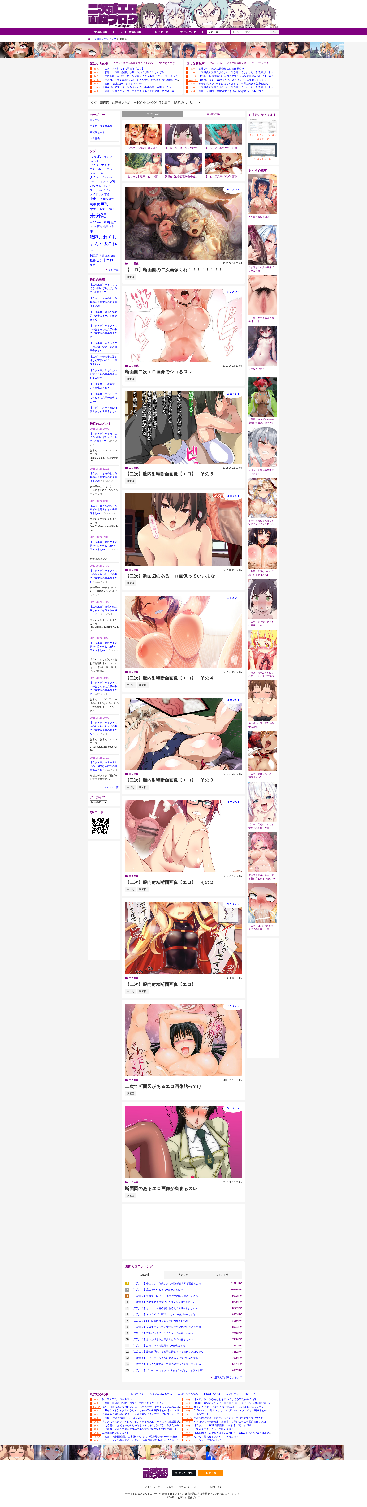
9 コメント (233, 904)
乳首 (111, 199)
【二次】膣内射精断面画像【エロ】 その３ (169, 779)
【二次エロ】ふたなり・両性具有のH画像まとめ (158, 1345)
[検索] (274, 32)
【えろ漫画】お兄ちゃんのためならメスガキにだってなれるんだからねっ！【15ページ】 (152, 1425)
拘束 (102, 209)
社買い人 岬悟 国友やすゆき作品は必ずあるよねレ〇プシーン (234, 91)
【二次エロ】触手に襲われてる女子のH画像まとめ (159, 1320)
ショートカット (99, 172)
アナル (110, 169)
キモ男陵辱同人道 (237, 63)
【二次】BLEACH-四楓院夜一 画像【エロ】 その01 (222, 1425)
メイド (94, 194)
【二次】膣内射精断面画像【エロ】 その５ (169, 473)
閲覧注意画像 (97, 132)
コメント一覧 (111, 787)
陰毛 (99, 260)
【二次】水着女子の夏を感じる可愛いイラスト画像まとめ (103, 360)
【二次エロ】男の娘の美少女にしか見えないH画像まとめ (163, 1302)
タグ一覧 (163, 31)
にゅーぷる (137, 1393)
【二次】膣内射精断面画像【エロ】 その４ (169, 677)
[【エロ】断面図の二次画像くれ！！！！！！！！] (183, 223)
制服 (93, 204)
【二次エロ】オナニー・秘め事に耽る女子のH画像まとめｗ (164, 1308)
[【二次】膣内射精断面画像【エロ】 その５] (183, 427)
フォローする (185, 1473)
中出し (131, 685)
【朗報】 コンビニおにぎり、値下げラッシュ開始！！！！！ (232, 79)
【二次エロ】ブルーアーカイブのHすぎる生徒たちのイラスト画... (168, 1370)
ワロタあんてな (166, 63)
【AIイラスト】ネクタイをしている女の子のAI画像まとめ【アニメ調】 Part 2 (145, 1410)
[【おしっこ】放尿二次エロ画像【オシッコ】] (143, 163)
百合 (99, 226)
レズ (101, 194)
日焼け (110, 209)
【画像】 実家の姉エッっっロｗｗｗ (122, 83)
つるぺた (108, 157)
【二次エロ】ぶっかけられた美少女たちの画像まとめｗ (162, 1339)
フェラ (94, 190)
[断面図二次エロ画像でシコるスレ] (183, 325)
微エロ (94, 209)
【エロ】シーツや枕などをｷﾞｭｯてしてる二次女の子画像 (225, 1399)
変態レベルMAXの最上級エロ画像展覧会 (221, 68)
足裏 (107, 256)
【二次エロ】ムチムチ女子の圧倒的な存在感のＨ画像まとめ (103, 347)
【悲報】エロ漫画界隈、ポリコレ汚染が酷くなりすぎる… (134, 72)
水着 (107, 222)
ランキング (190, 31)
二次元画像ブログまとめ (115, 1432)
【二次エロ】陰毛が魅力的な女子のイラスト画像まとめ (103, 316)
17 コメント (233, 393)
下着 (106, 194)
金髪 (112, 256)
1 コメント (233, 597)
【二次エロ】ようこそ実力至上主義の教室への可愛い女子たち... (167, 1364)
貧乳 (101, 255)
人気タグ (183, 1274)
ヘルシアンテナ (202, 1414)
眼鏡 (105, 226)
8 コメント (233, 291)
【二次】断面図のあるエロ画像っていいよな (170, 575)
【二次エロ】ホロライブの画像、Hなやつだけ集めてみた (163, 1314)
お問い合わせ (217, 1487)
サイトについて (151, 1487)
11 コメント (233, 495)
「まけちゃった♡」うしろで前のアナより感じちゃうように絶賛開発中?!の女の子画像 (150, 1421)
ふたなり (94, 161)
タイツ (94, 177)
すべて (153, 113)
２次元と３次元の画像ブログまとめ (133, 63)
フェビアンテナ (260, 63)
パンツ (106, 186)
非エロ (107, 260)
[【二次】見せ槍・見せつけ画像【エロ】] (183, 134)
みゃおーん (232, 1393)
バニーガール (96, 182)
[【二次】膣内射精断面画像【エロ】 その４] (183, 632)
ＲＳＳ (212, 1473)
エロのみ (214, 113)
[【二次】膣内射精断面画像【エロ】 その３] (183, 734)
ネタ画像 (95, 138)
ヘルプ (169, 1487)
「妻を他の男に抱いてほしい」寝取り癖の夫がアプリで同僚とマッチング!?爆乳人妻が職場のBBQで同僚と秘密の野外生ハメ (171, 1414)
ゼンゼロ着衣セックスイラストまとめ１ (216, 1436)
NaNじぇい (250, 1393)
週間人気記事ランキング (228, 1377)
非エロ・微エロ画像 (101, 126)
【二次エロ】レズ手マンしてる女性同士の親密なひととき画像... (167, 1326)
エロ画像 (102, 31)
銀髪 (93, 260)
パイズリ (109, 181)
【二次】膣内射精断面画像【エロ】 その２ (169, 882)
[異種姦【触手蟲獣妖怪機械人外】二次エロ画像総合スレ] (183, 163)
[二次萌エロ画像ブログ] (183, 14)
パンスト (95, 186)
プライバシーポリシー (191, 1487)
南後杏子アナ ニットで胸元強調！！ (215, 1429)
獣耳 (113, 222)
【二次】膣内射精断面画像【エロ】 (160, 984)
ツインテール (106, 177)
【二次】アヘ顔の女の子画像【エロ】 (123, 68)
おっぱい (96, 156)
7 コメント (233, 1006)
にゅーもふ (215, 63)
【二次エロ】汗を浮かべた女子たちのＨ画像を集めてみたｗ (103, 374)
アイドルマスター (101, 165)
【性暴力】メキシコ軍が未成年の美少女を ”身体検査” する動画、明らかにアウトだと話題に (153, 79)
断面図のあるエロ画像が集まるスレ (161, 1188)
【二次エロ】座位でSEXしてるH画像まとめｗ (157, 1289)
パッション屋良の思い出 (207, 1440)
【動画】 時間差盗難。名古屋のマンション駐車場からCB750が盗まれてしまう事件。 (246, 76)
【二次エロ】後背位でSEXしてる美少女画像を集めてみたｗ (165, 1295)
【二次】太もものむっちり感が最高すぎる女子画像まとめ (103, 302)
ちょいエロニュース (161, 1393)
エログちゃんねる (188, 1393)
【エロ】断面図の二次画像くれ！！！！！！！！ (174, 269)
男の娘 (93, 226)
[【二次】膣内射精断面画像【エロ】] (183, 938)
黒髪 (92, 264)
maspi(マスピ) (212, 1393)
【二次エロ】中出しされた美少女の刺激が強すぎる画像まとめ (166, 1283)
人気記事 (145, 1274)
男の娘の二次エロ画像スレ (117, 1399)
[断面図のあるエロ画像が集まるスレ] (183, 1142)
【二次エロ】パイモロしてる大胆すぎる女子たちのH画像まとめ (103, 288)
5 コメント (233, 1108)
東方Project (96, 222)
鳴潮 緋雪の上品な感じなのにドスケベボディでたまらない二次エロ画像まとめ (147, 1406)
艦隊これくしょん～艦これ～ (103, 243)
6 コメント (233, 189)
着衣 (111, 226)
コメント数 (222, 1274)
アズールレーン (98, 169)
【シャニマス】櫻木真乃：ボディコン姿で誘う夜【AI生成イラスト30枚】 (143, 1440)
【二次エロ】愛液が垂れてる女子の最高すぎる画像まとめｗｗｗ (167, 1351)
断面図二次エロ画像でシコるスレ (159, 371)
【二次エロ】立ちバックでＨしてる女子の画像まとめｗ (162, 1333)
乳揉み (104, 199)
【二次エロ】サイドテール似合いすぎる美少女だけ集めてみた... (167, 1358)
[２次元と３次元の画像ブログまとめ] (143, 134)
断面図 (131, 276)
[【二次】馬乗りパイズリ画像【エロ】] (223, 163)
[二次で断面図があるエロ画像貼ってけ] (183, 1040)
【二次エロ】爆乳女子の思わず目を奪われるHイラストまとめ (103, 545)
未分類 (98, 215)
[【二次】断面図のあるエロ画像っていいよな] (183, 529)
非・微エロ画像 (132, 31)
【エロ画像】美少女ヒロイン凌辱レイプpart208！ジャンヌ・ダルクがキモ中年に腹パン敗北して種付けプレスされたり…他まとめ (174, 76)
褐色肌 (94, 255)
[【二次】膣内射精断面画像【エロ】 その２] (183, 836)
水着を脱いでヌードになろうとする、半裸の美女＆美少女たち (137, 87)
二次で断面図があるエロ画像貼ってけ (163, 1086)
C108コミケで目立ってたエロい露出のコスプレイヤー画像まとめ (230, 1410)
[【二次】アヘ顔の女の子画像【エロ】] (223, 134)
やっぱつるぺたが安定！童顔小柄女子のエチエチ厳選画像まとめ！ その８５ (237, 1421)
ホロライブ (104, 190)
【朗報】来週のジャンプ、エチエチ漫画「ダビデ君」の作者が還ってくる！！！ (147, 91)
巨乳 (104, 204)
